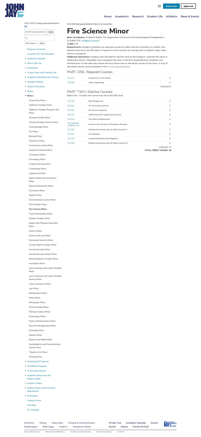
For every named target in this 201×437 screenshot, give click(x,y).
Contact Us (121, 432)
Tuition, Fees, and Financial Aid (41, 72)
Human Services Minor (39, 249)
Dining (43, 422)
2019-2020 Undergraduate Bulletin (79, 24)
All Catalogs (33, 409)
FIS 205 (71, 110)
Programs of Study (36, 49)
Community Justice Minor (41, 145)
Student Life (155, 16)
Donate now (171, 6)
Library (124, 426)
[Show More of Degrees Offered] (25, 82)
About (108, 16)
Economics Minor (37, 190)
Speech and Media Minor (40, 339)
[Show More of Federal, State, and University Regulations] (25, 388)
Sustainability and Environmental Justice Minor (44, 346)
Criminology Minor (37, 168)
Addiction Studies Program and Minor (44, 111)
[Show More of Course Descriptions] (25, 370)
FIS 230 (71, 129)
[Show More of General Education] (25, 86)
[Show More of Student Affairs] (25, 383)
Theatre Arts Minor (38, 352)
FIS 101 (71, 78)
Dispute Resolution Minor (41, 186)
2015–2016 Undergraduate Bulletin (118, 67)
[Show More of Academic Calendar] (25, 58)
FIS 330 (71, 143)
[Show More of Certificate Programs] (25, 366)
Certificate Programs (37, 366)
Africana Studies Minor (39, 117)
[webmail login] (159, 6)
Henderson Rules (82, 426)
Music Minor (34, 297)
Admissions (32, 67)
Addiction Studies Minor (40, 105)
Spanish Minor (35, 335)
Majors (30, 91)
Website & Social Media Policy (55, 432)
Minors (30, 95)
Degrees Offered (35, 81)
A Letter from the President (40, 54)
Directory (29, 422)
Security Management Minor (42, 325)
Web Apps (48, 426)
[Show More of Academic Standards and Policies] (25, 77)
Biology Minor (35, 136)
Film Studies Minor (38, 204)
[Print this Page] (26, 27)
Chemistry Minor (37, 140)
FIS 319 (71, 138)
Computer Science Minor (40, 150)
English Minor (35, 195)
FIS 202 (71, 105)
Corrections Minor (37, 154)
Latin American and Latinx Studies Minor (45, 270)
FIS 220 (71, 123)
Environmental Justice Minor (42, 199)
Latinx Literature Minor (40, 284)
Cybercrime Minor (37, 173)
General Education (36, 86)
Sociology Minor (36, 330)
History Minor (35, 231)
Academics (122, 16)
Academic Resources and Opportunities (39, 377)
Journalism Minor (37, 263)
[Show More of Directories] (25, 396)
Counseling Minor (37, 159)
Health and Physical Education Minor (43, 225)
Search (42, 43)
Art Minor (33, 131)
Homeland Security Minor (41, 240)
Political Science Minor (39, 311)
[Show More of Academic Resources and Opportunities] (25, 375)
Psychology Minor (37, 316)
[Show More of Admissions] (25, 68)
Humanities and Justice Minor (43, 254)
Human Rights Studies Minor (43, 244)
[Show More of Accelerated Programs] (25, 361)
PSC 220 (75, 125)
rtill (83, 40)
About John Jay (34, 63)
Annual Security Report (104, 432)
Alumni (112, 426)
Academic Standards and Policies (43, 77)
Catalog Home (34, 400)
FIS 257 (71, 134)
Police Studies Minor (39, 307)
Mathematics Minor (38, 293)
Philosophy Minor (37, 302)
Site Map (31, 405)
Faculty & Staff (141, 426)
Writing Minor (35, 356)
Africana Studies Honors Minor (43, 122)
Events (154, 422)
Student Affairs (34, 383)
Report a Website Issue (31, 432)
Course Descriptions (36, 370)
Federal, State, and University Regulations (41, 389)
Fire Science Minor (38, 209)
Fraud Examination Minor (41, 213)
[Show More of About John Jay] (25, 63)
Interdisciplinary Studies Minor (43, 258)
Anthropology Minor (38, 126)
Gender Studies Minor (39, 218)
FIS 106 (71, 82)
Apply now (188, 6)
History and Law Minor (40, 235)
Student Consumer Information (81, 432)
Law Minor (34, 288)
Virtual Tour (115, 422)
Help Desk (57, 422)
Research (138, 16)
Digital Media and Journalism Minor (42, 180)
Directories (32, 395)
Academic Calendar (36, 58)
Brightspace (30, 426)
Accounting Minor (37, 100)
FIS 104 (71, 101)
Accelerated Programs (38, 361)
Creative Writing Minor (40, 164)
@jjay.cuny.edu (92, 40)
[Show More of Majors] (25, 91)
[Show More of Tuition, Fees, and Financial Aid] (25, 72)
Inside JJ (63, 426)
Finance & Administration (81, 422)
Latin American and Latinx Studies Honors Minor (45, 278)
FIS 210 (71, 119)
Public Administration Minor (42, 321)
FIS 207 (71, 114)
